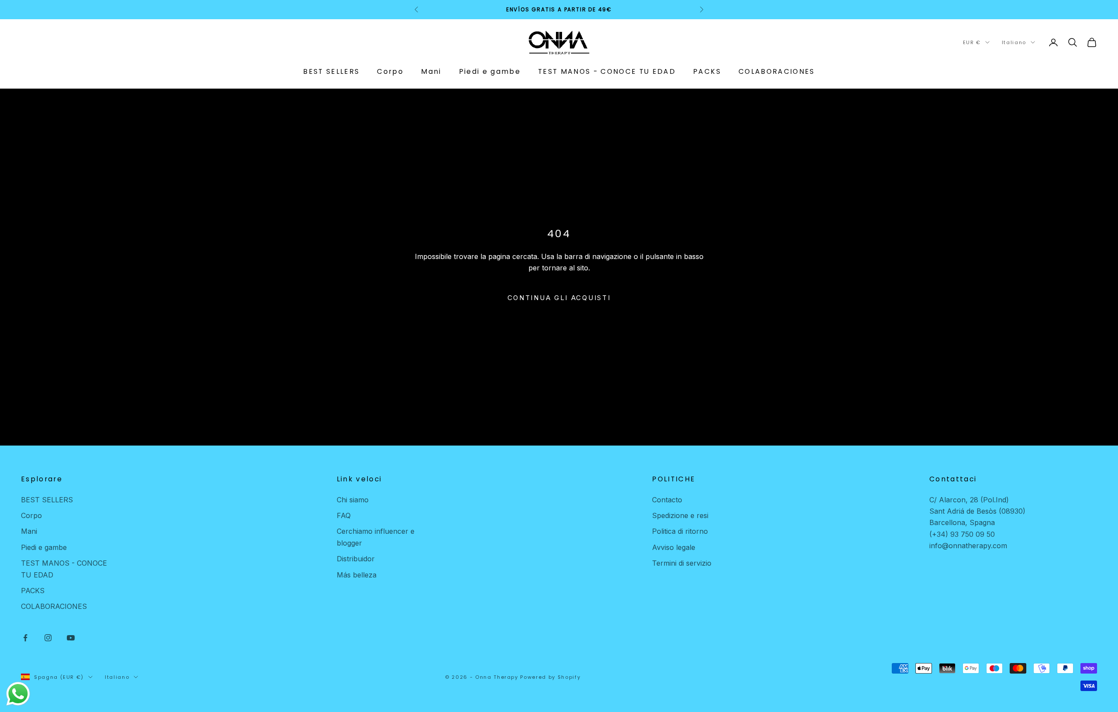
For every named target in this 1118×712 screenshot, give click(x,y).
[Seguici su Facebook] (25, 637)
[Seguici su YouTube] (70, 637)
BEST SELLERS (331, 71)
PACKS (707, 71)
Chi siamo (353, 499)
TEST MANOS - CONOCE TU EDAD (607, 71)
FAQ (344, 515)
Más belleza (356, 574)
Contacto (667, 499)
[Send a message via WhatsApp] (18, 694)
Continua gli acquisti (559, 298)
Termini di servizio (681, 563)
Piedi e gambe (490, 71)
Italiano (1014, 42)
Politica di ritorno (680, 531)
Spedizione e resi (680, 515)
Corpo (390, 71)
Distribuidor (356, 558)
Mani (431, 71)
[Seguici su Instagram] (48, 637)
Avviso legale (673, 547)
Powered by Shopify (550, 677)
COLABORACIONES (776, 71)
